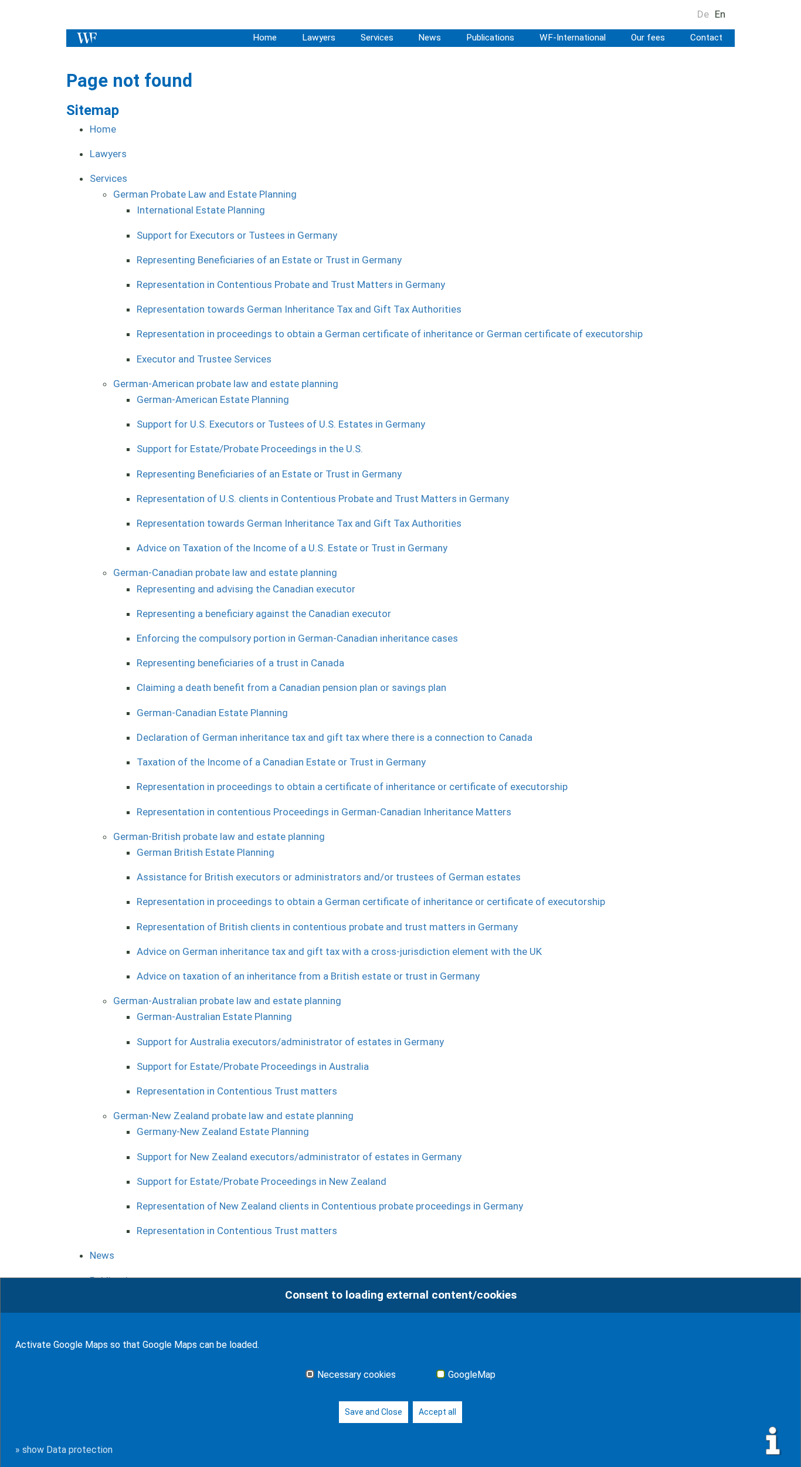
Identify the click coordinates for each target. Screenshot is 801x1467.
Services (377, 37)
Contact (706, 37)
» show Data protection (64, 1449)
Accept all (437, 1412)
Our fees (648, 37)
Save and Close (373, 1412)
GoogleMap (471, 1375)
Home (265, 37)
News (429, 37)
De (703, 14)
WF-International (572, 37)
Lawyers (318, 37)
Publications (490, 37)
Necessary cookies (356, 1375)
